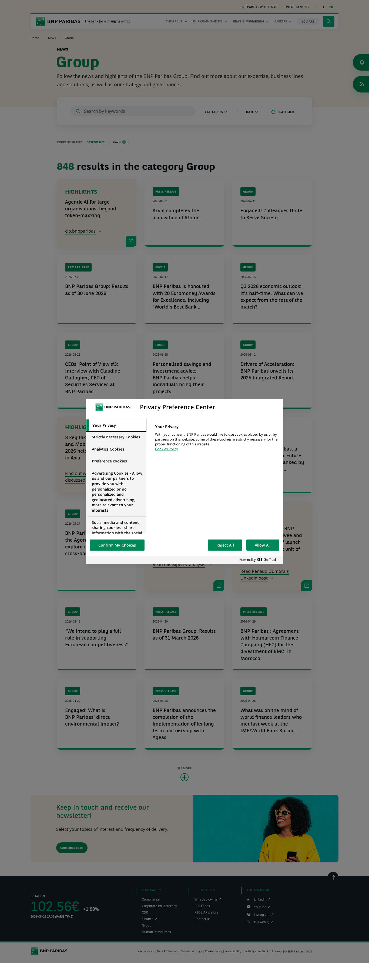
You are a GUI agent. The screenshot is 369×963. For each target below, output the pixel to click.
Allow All (263, 545)
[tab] (116, 425)
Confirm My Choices (117, 545)
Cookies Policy (166, 448)
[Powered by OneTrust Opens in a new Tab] (259, 560)
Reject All (225, 545)
